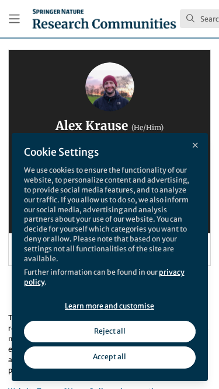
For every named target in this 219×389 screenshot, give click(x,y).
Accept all (109, 356)
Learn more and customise (109, 306)
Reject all (110, 331)
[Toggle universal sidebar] (14, 19)
